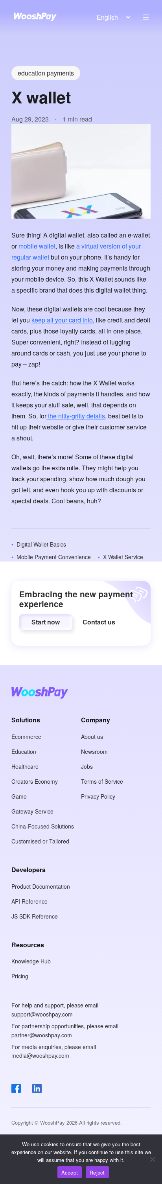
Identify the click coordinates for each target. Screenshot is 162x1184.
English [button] (107, 17)
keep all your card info (62, 319)
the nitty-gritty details (75, 415)
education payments (46, 72)
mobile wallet (36, 245)
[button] (45, 622)
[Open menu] (146, 17)
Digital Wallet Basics (41, 544)
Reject (97, 1172)
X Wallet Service (123, 557)
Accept (69, 1172)
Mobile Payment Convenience (54, 557)
